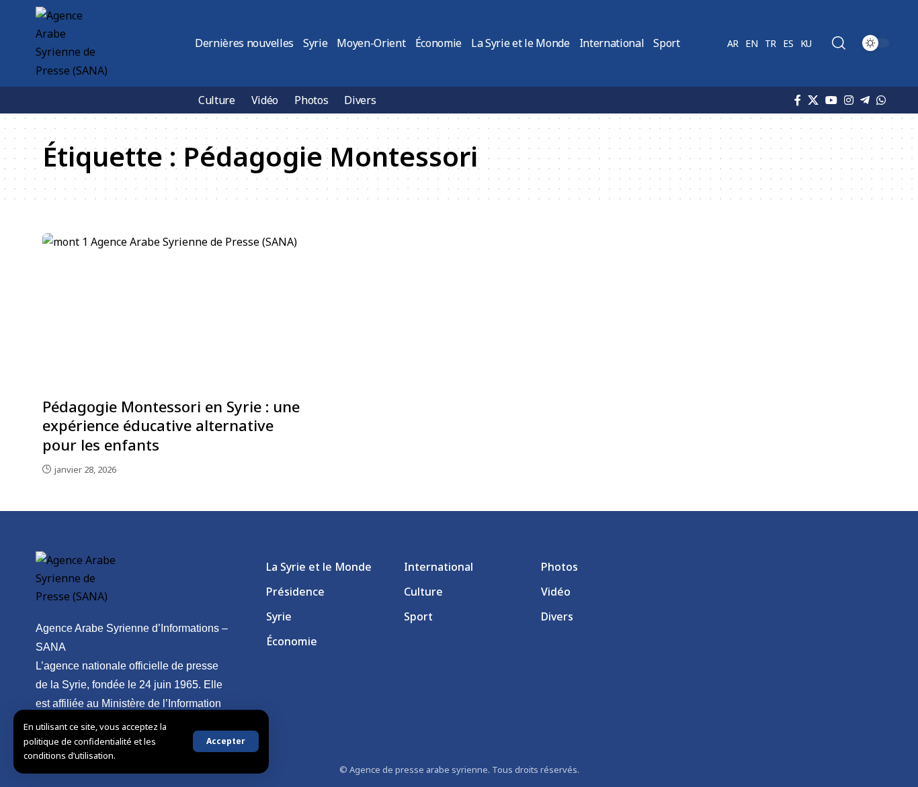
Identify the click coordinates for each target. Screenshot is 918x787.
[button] (226, 741)
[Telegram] (865, 100)
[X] (813, 100)
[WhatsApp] (881, 100)
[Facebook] (797, 100)
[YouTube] (831, 100)
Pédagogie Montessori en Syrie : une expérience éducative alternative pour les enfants (171, 425)
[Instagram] (849, 100)
